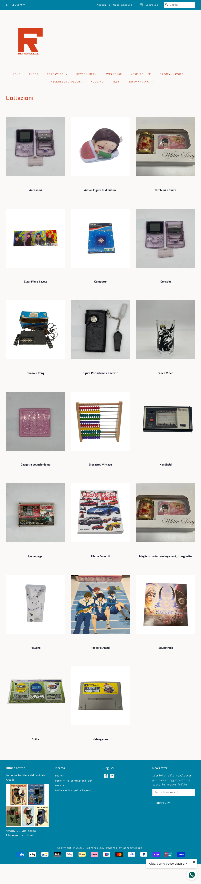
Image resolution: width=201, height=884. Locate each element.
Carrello (152, 4)
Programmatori (172, 74)
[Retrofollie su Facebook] (105, 776)
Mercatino (56, 74)
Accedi (101, 4)
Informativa (140, 81)
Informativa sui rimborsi (73, 790)
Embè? (33, 74)
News (116, 81)
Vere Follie (141, 74)
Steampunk (114, 74)
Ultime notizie (15, 768)
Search (59, 775)
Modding (97, 81)
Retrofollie (94, 848)
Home (17, 74)
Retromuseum (87, 74)
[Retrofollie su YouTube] (112, 776)
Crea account (122, 4)
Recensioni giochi (66, 81)
